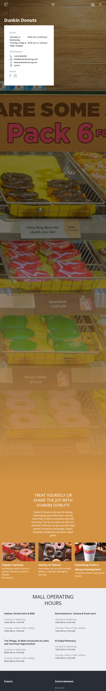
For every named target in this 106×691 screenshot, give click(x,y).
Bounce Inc (59, 688)
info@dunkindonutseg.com (26, 59)
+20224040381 (20, 56)
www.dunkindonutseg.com (25, 62)
